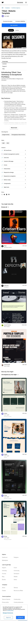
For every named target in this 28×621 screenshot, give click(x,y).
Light (3, 143)
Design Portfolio (5, 134)
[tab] (14, 61)
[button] (26, 2)
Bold (8, 143)
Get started (20, 2)
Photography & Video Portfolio (18, 134)
